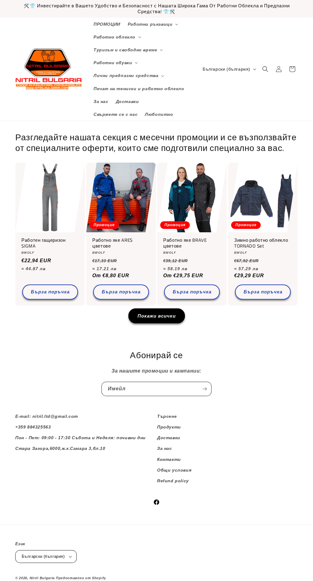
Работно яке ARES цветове (112, 243)
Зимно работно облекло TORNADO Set (261, 243)
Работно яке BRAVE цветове (185, 243)
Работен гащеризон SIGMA (43, 243)
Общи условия (174, 470)
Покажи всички (157, 315)
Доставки (168, 437)
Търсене (167, 416)
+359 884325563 (33, 427)
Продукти (169, 427)
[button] (152, 24)
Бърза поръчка (50, 291)
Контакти (169, 459)
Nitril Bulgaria (42, 578)
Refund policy (173, 480)
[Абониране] (204, 389)
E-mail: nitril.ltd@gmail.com (46, 416)
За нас (164, 448)
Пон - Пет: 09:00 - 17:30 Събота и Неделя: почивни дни (80, 437)
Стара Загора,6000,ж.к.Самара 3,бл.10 (60, 448)
